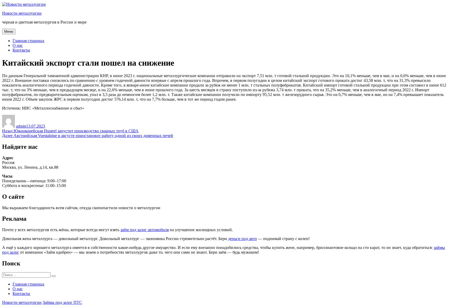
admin (21, 126)
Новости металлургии (22, 13)
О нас (18, 45)
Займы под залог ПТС (62, 302)
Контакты (21, 50)
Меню (8, 31)
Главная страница (28, 40)
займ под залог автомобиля (144, 230)
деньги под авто (242, 238)
